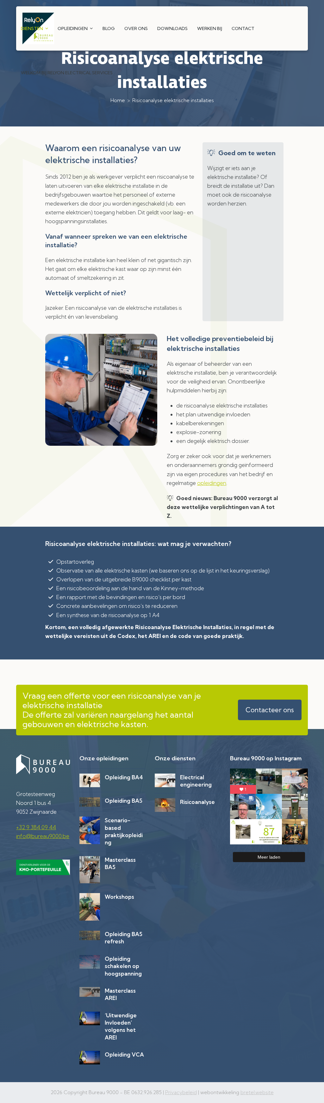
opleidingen (211, 483)
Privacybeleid (181, 1092)
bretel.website (257, 1092)
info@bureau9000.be (42, 836)
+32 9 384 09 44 (36, 827)
